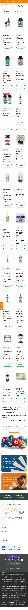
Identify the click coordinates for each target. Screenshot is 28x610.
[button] (2, 5)
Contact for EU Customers (7, 606)
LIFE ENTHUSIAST (11, 568)
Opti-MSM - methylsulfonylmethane (20, 353)
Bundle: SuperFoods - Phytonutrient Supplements (6, 113)
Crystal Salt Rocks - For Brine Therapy (19, 153)
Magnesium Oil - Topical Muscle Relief (6, 313)
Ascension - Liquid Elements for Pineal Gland (7, 37)
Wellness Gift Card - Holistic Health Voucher (20, 390)
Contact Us (20, 604)
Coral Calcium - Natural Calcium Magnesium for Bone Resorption (7, 155)
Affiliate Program (13, 604)
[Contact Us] (22, 5)
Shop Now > (19, 1)
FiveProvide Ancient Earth (19, 190)
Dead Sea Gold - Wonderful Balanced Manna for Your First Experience (7, 192)
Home (4, 10)
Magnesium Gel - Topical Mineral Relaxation (7, 273)
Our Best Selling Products (11, 467)
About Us (4, 602)
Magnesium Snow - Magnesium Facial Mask (7, 353)
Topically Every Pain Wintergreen (7, 390)
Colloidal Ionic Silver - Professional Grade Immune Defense (20, 115)
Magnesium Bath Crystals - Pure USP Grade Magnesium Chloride (20, 234)
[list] (14, 496)
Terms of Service (10, 602)
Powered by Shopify (19, 568)
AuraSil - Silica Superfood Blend (20, 74)
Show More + (14, 431)
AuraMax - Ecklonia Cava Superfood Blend (7, 75)
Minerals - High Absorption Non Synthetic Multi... (12, 11)
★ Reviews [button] (1, 306)
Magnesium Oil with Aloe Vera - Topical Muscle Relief (19, 314)
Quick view (7, 48)
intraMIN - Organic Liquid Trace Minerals (6, 231)
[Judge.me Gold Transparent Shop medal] (21, 511)
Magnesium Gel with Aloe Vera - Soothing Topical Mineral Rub (20, 274)
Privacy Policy (18, 602)
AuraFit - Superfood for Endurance (19, 37)
